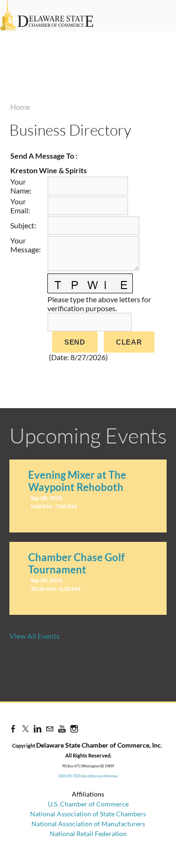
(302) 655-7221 (69, 776)
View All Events (34, 635)
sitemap (112, 776)
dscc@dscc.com (93, 776)
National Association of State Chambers (88, 814)
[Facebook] (13, 728)
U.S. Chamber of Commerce (88, 804)
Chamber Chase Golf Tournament (76, 563)
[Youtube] (62, 728)
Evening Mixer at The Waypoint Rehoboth (77, 480)
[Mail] (50, 728)
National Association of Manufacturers (88, 824)
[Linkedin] (37, 728)
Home (20, 106)
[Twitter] (25, 728)
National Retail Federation (88, 834)
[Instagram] (74, 728)
